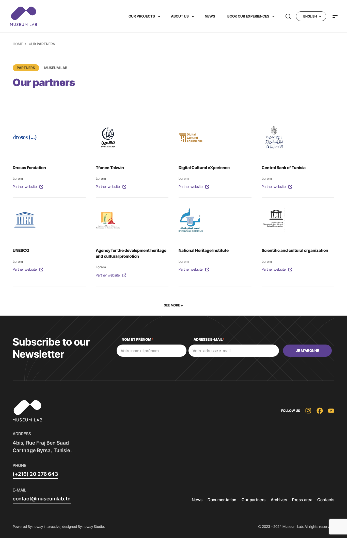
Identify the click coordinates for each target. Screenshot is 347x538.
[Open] (335, 16)
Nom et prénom (137, 339)
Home (18, 44)
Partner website (25, 186)
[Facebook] (320, 410)
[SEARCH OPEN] (288, 16)
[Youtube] (331, 410)
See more (172, 305)
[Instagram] (308, 410)
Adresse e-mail (209, 339)
